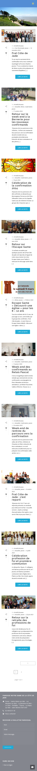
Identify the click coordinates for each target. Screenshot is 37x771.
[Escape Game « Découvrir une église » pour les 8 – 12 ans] (18, 287)
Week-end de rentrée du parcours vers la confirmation (22, 432)
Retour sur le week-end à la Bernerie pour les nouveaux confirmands (21, 119)
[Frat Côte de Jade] (18, 35)
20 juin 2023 (29, 614)
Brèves (22, 107)
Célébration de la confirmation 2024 (22, 185)
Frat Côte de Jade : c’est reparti (20, 497)
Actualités (17, 107)
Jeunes (26, 48)
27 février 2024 (29, 300)
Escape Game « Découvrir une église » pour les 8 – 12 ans (22, 306)
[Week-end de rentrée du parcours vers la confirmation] (18, 410)
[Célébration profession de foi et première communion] (18, 538)
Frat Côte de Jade (19, 48)
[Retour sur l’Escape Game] (18, 226)
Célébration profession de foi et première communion (21, 559)
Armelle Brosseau (19, 46)
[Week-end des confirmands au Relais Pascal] (18, 349)
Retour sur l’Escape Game (21, 245)
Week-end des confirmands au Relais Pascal (22, 369)
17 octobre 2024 (18, 111)
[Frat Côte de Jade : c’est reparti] (18, 476)
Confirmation (28, 107)
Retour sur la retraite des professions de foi (21, 621)
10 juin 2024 (16, 180)
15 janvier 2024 (17, 364)
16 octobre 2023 (18, 425)
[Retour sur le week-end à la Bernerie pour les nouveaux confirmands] (18, 94)
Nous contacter (10, 714)
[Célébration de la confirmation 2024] (18, 165)
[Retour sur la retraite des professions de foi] (18, 602)
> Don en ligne (7, 765)
